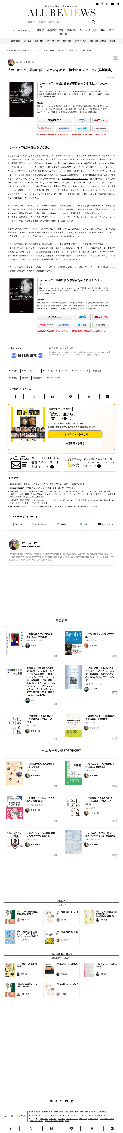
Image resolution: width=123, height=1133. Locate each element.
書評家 (40, 30)
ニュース (46, 1115)
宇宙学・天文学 (54, 378)
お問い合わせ (101, 1115)
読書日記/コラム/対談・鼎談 (82, 30)
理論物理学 (38, 378)
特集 (86, 1112)
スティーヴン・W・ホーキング (55, 371)
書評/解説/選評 (55, 30)
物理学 (25, 378)
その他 (112, 41)
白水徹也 (13, 378)
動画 (103, 30)
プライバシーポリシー (87, 1115)
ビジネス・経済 (80, 41)
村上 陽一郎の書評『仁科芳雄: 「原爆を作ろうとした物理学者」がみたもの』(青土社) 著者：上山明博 (54, 506)
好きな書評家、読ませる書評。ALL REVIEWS (61, 10)
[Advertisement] (38, 594)
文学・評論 (15, 41)
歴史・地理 (67, 41)
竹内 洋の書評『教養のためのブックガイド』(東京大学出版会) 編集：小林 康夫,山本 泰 (47, 484)
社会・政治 (39, 41)
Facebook (18, 524)
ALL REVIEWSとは (23, 30)
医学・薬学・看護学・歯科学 (54, 1121)
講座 (111, 30)
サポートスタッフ (72, 1115)
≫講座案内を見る (75, 443)
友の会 (63, 33)
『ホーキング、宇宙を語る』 (75, 179)
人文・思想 (27, 41)
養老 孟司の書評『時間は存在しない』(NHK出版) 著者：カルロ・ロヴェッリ (43, 488)
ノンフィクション (53, 41)
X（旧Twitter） (41, 524)
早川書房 (13, 371)
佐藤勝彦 (97, 371)
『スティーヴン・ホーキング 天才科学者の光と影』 (35, 194)
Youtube (63, 524)
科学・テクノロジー (30, 50)
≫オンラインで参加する (75, 434)
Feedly (85, 524)
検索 (94, 22)
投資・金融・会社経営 (98, 41)
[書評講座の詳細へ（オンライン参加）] (28, 424)
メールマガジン (107, 524)
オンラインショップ (57, 1115)
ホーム (6, 50)
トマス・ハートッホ (80, 371)
